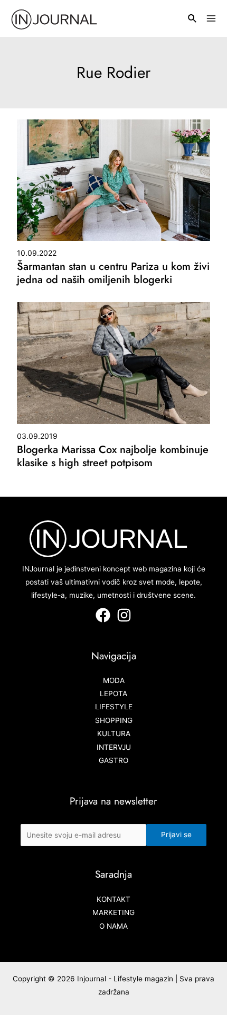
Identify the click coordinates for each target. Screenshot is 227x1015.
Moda (114, 680)
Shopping (114, 720)
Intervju (114, 747)
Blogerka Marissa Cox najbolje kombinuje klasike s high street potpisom (113, 456)
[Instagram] (124, 615)
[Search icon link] (192, 19)
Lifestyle (114, 706)
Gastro (113, 760)
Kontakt (113, 899)
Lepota (113, 693)
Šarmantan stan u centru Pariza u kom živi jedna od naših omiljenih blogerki (113, 273)
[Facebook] (103, 615)
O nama (113, 926)
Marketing (113, 912)
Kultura (113, 733)
